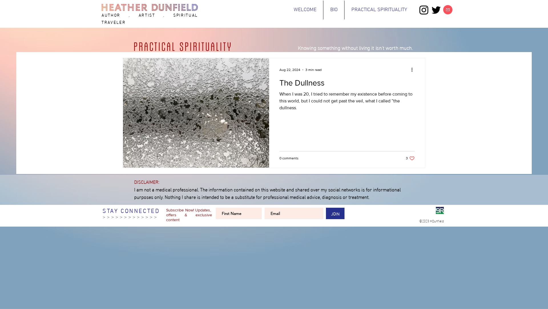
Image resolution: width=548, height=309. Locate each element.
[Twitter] (436, 10)
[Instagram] (424, 10)
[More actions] (413, 69)
